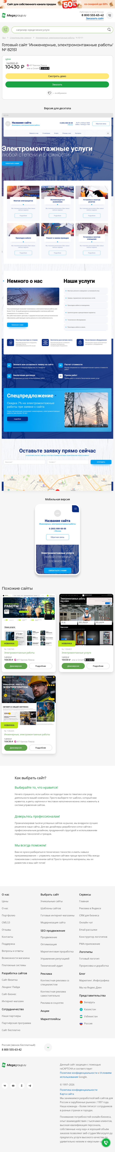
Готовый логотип (89, 958)
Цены (5, 901)
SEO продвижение (53, 930)
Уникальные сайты (52, 901)
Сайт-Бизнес (9, 994)
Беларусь (89, 1002)
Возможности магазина (16, 958)
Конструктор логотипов (93, 936)
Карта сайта (67, 1094)
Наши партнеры (11, 1016)
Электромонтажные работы (19, 652)
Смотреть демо (57, 76)
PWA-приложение (89, 944)
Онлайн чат (86, 922)
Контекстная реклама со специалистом (55, 982)
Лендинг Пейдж (11, 987)
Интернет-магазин (13, 1001)
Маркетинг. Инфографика (94, 980)
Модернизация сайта (53, 922)
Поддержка (8, 944)
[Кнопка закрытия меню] (112, 2)
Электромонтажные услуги (76, 652)
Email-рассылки (88, 929)
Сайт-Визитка (10, 979)
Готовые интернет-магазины (57, 915)
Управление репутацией (55, 958)
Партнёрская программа (16, 1023)
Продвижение (49, 937)
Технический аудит (52, 965)
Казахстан (90, 1009)
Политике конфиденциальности (78, 1072)
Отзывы (6, 929)
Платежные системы (14, 965)
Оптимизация (49, 944)
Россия (88, 1023)
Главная (84, 901)
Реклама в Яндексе (90, 908)
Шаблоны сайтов (51, 908)
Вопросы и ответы (12, 951)
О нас (5, 908)
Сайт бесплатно (11, 1030)
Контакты (7, 936)
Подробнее (40, 666)
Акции (45, 1011)
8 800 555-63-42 (93, 15)
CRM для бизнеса (89, 915)
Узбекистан (91, 1016)
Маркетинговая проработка (57, 951)
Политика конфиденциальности (78, 1089)
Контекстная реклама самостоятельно (53, 993)
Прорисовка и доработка (94, 965)
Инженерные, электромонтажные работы (27, 734)
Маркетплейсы (50, 1019)
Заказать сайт (95, 18)
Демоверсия (15, 666)
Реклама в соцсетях (52, 1003)
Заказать (57, 84)
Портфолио (8, 915)
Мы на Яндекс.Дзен (90, 987)
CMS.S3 (6, 922)
